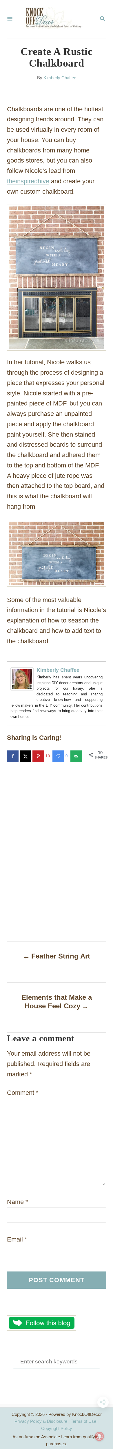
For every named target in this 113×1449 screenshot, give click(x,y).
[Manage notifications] (99, 1436)
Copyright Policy (56, 1428)
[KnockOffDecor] (56, 19)
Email (17, 1239)
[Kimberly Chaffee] (22, 694)
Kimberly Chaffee (59, 78)
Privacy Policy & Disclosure (40, 1421)
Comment (23, 1092)
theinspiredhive (28, 181)
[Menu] (10, 19)
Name (17, 1201)
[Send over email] (76, 756)
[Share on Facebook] (13, 756)
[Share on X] (26, 756)
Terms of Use (83, 1421)
